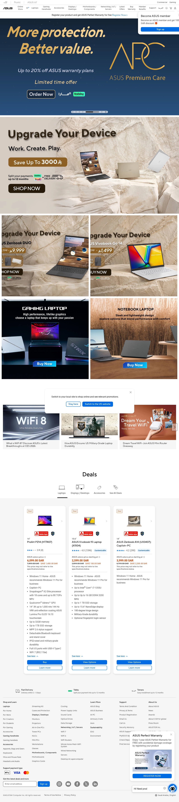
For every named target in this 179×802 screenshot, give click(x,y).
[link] (8, 8)
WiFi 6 (63, 736)
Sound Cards (66, 715)
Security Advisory (126, 727)
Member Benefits (142, 8)
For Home (7, 711)
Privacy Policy (70, 795)
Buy (45, 662)
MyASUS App (125, 736)
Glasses (35, 748)
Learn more (44, 667)
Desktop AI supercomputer (72, 759)
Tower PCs (36, 732)
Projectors (36, 723)
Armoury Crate (96, 719)
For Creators (8, 719)
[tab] (72, 112)
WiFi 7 (63, 732)
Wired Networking (68, 751)
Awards (152, 715)
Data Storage (66, 723)
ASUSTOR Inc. (155, 727)
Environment (95, 736)
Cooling (64, 706)
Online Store (20, 8)
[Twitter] (86, 784)
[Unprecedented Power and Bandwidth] (45, 255)
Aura (92, 723)
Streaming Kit (37, 706)
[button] (172, 2)
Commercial (162, 2)
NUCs (34, 736)
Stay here (73, 404)
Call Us (122, 723)
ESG (92, 732)
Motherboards (38, 757)
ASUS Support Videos (128, 731)
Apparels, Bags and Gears (13, 749)
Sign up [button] (44, 784)
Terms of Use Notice (52, 795)
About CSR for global (157, 719)
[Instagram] (59, 784)
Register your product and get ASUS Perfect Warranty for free (89, 15)
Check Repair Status (127, 740)
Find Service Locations (128, 744)
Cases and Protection (41, 711)
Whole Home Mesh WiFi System (71, 745)
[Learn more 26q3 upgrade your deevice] (89, 213)
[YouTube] (68, 784)
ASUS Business (96, 711)
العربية (160, 8)
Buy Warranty (132, 8)
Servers (64, 755)
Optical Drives (67, 719)
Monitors (36, 719)
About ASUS (154, 706)
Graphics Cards (38, 761)
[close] (130, 392)
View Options (89, 662)
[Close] (171, 734)
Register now (152, 776)
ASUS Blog (95, 706)
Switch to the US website (97, 404)
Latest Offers (122, 8)
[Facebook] (77, 784)
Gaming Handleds (10, 740)
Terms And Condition (128, 706)
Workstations (37, 744)
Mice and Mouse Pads (12, 757)
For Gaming (8, 727)
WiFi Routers (66, 740)
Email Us (123, 719)
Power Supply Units (69, 711)
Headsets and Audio (11, 761)
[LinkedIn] (95, 784)
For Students (8, 723)
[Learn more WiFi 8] (89, 114)
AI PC (92, 715)
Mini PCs (35, 740)
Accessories (8, 732)
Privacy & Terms (125, 711)
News (151, 711)
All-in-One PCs (38, 727)
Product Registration (128, 715)
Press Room (153, 723)
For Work (7, 715)
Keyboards (7, 753)
